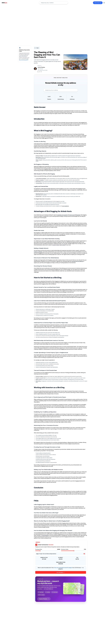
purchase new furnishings (77, 261)
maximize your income (62, 215)
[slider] (40, 550)
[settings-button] (104, 3)
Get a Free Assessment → (23, 60)
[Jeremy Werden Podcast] (41, 71)
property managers (38, 251)
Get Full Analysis (60, 572)
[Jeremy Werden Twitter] (39, 71)
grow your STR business (74, 215)
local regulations (65, 206)
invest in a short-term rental (58, 245)
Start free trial (97, 2)
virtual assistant (45, 535)
